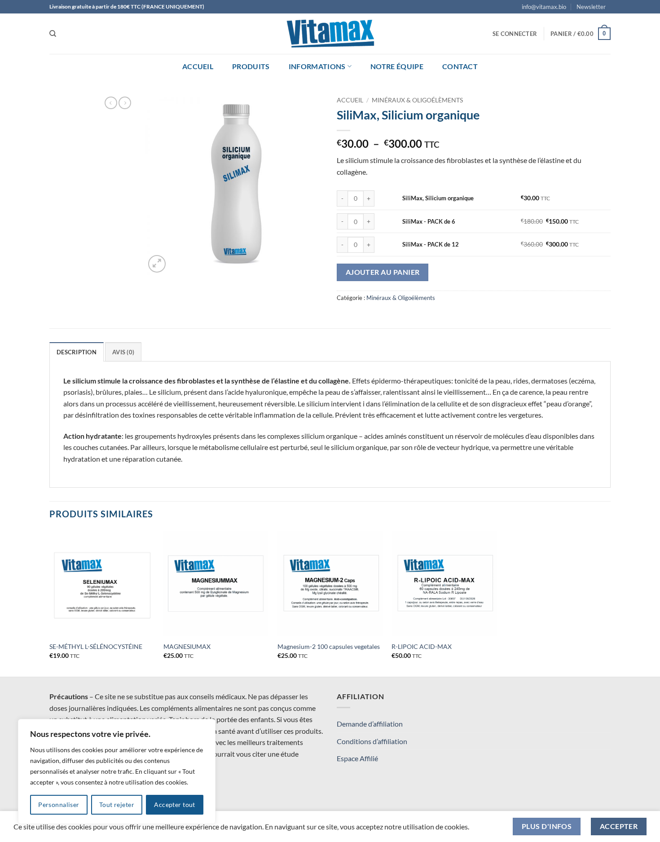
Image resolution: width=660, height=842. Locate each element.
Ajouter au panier (383, 272)
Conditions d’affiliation (372, 741)
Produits (251, 66)
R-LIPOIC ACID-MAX (422, 646)
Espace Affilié (357, 758)
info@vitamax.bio (544, 6)
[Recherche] (52, 33)
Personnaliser (58, 804)
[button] (591, 7)
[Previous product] (125, 103)
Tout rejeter (116, 804)
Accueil (197, 66)
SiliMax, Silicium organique (438, 198)
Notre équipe (396, 66)
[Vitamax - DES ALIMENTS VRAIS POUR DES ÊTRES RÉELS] (330, 33)
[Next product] (111, 103)
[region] (117, 771)
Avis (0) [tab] (123, 352)
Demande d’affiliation (370, 723)
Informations (317, 66)
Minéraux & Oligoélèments (417, 100)
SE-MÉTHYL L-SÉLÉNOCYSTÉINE (95, 646)
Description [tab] (77, 352)
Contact (460, 66)
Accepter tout (174, 804)
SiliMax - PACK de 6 (428, 221)
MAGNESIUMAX (187, 646)
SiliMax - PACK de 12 (430, 244)
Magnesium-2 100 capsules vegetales (328, 646)
